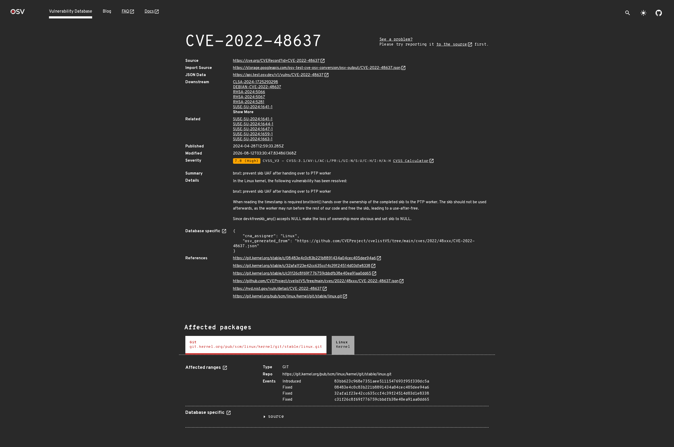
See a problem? (396, 39)
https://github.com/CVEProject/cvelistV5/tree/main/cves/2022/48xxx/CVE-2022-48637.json (316, 281)
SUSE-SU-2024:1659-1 (253, 134)
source (276, 416)
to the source (451, 44)
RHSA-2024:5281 (248, 102)
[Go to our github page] (659, 13)
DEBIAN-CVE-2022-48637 (257, 87)
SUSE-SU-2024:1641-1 (252, 107)
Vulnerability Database (70, 11)
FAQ (125, 11)
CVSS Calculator (411, 161)
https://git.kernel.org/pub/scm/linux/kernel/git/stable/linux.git (287, 296)
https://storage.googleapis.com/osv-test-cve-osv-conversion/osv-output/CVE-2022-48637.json (316, 68)
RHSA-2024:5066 (249, 92)
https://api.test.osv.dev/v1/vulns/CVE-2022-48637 (278, 75)
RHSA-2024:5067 (249, 97)
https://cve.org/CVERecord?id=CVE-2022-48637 (276, 60)
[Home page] (18, 13)
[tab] (255, 345)
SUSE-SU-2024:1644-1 (253, 124)
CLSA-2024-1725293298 (255, 82)
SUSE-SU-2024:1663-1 (252, 139)
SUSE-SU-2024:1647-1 (253, 129)
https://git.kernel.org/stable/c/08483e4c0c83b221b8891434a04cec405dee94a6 (304, 258)
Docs (149, 11)
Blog (107, 11)
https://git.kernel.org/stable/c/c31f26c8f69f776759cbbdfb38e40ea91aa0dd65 (302, 273)
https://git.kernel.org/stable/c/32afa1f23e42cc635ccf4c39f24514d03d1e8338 (301, 266)
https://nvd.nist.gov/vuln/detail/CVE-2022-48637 (277, 288)
